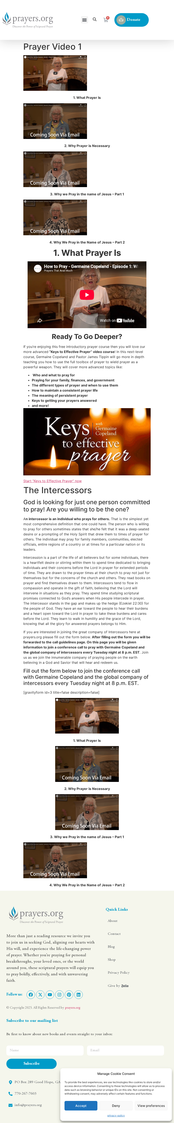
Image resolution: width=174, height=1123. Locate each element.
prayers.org (72, 1008)
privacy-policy (116, 1115)
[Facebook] (31, 994)
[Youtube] (50, 994)
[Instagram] (59, 994)
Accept (81, 1106)
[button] (84, 19)
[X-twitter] (40, 994)
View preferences (151, 1106)
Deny (116, 1106)
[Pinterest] (69, 994)
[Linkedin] (78, 994)
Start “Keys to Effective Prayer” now (52, 481)
